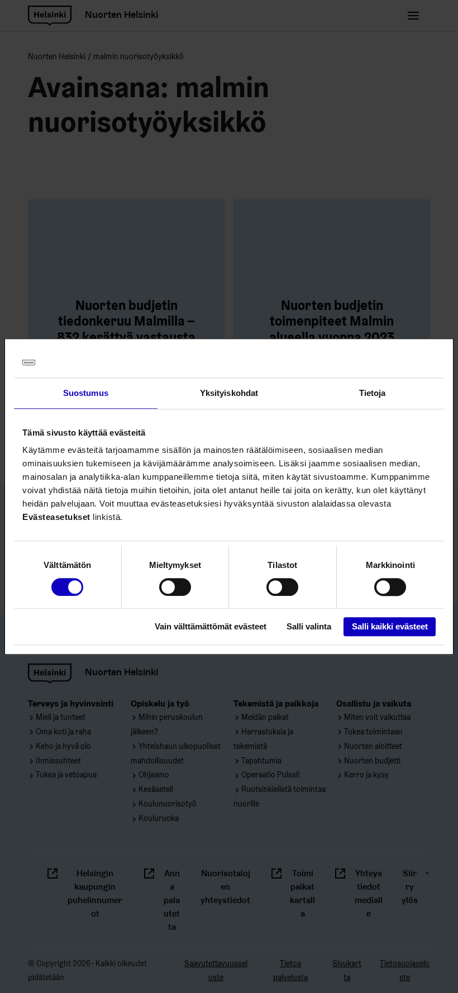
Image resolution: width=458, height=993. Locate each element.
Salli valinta (309, 627)
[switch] (175, 587)
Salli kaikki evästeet (390, 627)
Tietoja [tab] (372, 393)
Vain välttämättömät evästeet (210, 627)
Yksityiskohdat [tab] (229, 393)
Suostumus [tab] (85, 393)
